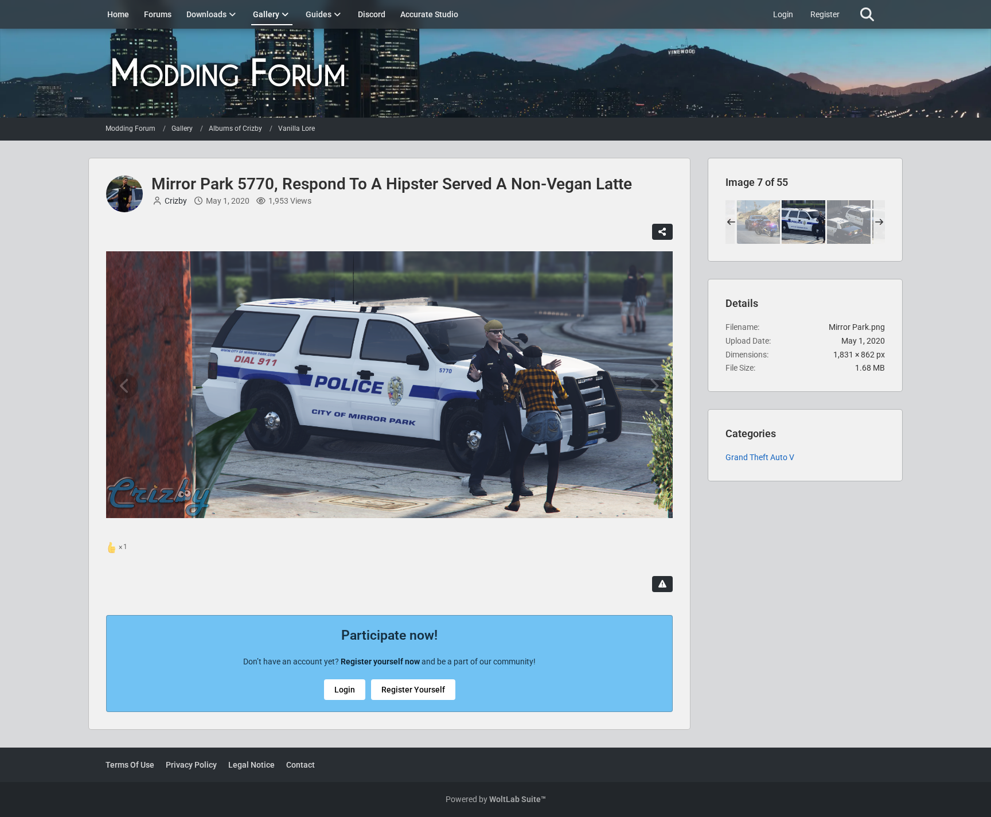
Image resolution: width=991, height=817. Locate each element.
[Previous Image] (125, 386)
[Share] (662, 232)
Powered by (496, 799)
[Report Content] (662, 584)
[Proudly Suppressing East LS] (849, 222)
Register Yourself (413, 689)
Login (783, 14)
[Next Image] (654, 386)
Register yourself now (380, 661)
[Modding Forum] (495, 73)
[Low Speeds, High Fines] (758, 222)
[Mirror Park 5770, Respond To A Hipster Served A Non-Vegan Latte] (803, 222)
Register (825, 14)
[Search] (866, 14)
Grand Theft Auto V (759, 457)
